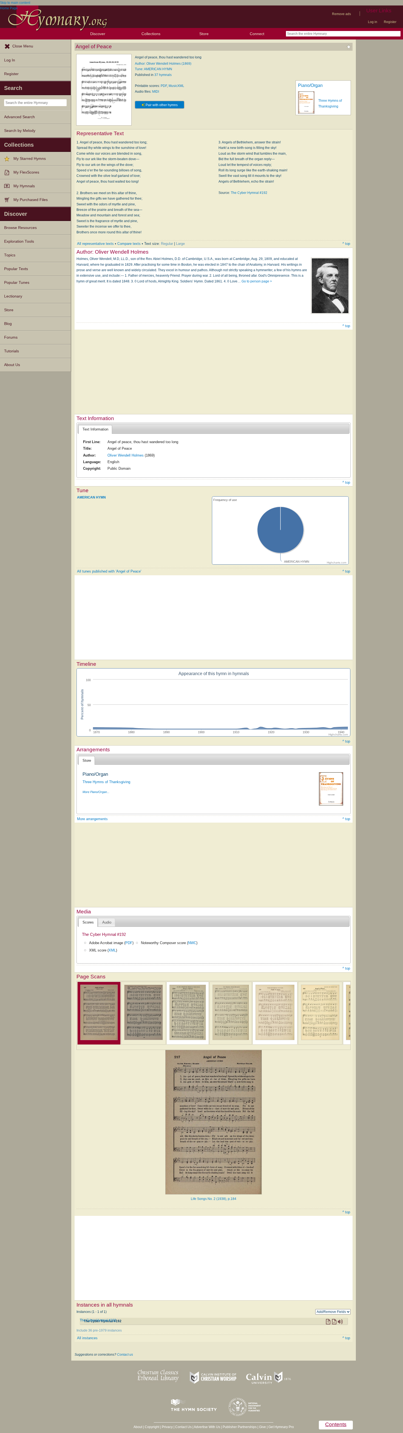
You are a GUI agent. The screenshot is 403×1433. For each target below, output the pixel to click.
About (138, 1427)
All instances (87, 1338)
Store (204, 34)
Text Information (95, 429)
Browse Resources (20, 228)
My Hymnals (24, 186)
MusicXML (176, 86)
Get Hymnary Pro (281, 1427)
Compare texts (129, 244)
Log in (372, 22)
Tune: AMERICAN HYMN (153, 69)
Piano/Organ (310, 85)
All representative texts (95, 244)
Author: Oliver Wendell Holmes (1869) (163, 64)
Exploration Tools (19, 241)
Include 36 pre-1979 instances (99, 1330)
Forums (11, 337)
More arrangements (92, 819)
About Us (12, 365)
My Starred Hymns (29, 159)
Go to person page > (257, 281)
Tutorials (11, 351)
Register (390, 22)
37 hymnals (163, 75)
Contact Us (183, 1427)
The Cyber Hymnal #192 (249, 193)
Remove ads (341, 14)
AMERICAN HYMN (91, 497)
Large (180, 244)
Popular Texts (16, 269)
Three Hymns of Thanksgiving (106, 782)
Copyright (152, 1427)
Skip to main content (15, 3)
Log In (9, 60)
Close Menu (22, 46)
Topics (9, 255)
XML (112, 950)
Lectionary (13, 296)
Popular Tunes (16, 283)
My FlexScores (26, 172)
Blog (8, 324)
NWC (192, 943)
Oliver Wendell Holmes (125, 455)
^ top (346, 244)
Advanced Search (19, 117)
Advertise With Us (207, 1427)
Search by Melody (19, 131)
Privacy (167, 1427)
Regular (167, 244)
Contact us (125, 1354)
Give (262, 1427)
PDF (164, 86)
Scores (88, 922)
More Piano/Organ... (96, 792)
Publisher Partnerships (240, 1427)
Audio (106, 922)
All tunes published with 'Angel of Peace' (109, 571)
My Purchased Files (30, 200)
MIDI (155, 92)
